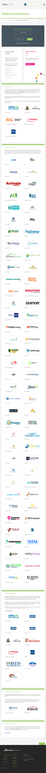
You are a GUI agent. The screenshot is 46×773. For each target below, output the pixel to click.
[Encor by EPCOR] (13, 315)
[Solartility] (32, 506)
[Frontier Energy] (32, 339)
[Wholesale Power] (32, 566)
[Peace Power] (32, 434)
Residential (10, 20)
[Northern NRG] (32, 410)
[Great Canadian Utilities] (13, 363)
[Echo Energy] (13, 303)
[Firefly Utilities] (32, 327)
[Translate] (44, 4)
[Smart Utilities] (32, 494)
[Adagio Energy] (32, 183)
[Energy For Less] (32, 315)
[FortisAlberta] (13, 664)
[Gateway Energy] (13, 351)
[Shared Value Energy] (13, 494)
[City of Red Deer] (32, 640)
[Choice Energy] (13, 279)
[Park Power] (13, 434)
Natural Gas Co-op (8, 102)
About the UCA (5, 757)
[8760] (32, 159)
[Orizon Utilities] (32, 422)
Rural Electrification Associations (10, 75)
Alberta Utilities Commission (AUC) (10, 91)
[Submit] (41, 5)
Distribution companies (9, 72)
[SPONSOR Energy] (13, 518)
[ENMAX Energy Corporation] (32, 119)
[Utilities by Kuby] (13, 554)
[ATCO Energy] (32, 219)
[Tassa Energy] (32, 542)
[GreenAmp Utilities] (32, 363)
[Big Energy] (32, 231)
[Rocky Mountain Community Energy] (32, 482)
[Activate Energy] (13, 183)
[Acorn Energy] (32, 171)
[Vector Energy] (13, 566)
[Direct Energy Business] (13, 291)
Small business (5, 761)
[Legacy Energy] (32, 386)
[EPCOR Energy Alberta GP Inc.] (13, 131)
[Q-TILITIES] (32, 458)
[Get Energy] (32, 351)
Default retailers (7, 68)
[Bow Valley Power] (13, 255)
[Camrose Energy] (32, 267)
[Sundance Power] (13, 542)
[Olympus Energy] (13, 422)
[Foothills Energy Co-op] (13, 339)
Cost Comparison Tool (6, 755)
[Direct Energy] (32, 279)
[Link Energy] (13, 398)
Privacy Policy (15, 765)
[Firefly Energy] (13, 327)
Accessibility (15, 760)
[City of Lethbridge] (32, 107)
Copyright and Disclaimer (15, 763)
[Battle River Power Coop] (13, 708)
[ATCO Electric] (32, 616)
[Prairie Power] (13, 458)
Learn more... (8, 732)
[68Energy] (13, 159)
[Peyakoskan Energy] (13, 446)
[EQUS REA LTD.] (32, 708)
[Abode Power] (13, 171)
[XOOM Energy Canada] (13, 577)
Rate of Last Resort (21, 91)
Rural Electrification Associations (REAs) (11, 694)
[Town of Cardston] (32, 664)
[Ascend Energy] (32, 207)
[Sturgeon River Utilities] (32, 530)
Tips (4, 765)
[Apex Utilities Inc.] (13, 107)
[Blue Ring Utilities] (32, 243)
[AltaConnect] (13, 207)
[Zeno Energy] (32, 577)
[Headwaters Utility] (32, 374)
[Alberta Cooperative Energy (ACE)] (13, 195)
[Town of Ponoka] (13, 676)
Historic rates (15, 755)
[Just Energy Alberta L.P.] (13, 386)
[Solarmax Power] (13, 506)
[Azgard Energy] (13, 231)
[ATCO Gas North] (13, 628)
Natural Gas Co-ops (8, 77)
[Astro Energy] (13, 219)
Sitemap (14, 767)
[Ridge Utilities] (13, 482)
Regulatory (5, 767)
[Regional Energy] (13, 470)
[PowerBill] (32, 446)
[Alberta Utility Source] (32, 195)
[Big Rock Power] (13, 243)
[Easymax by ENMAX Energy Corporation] (32, 291)
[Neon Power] (13, 410)
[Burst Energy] (13, 267)
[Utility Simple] (32, 554)
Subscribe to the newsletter (15, 758)
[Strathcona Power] (13, 530)
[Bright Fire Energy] (32, 255)
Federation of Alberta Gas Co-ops (16, 728)
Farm (4, 763)
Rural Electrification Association (33, 101)
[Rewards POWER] (32, 470)
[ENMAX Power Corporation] (13, 652)
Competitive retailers (8, 70)
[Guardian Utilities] (13, 374)
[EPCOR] (32, 652)
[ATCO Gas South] (32, 628)
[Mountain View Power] (32, 398)
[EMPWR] (32, 303)
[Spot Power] (32, 518)
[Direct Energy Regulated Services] (13, 119)
